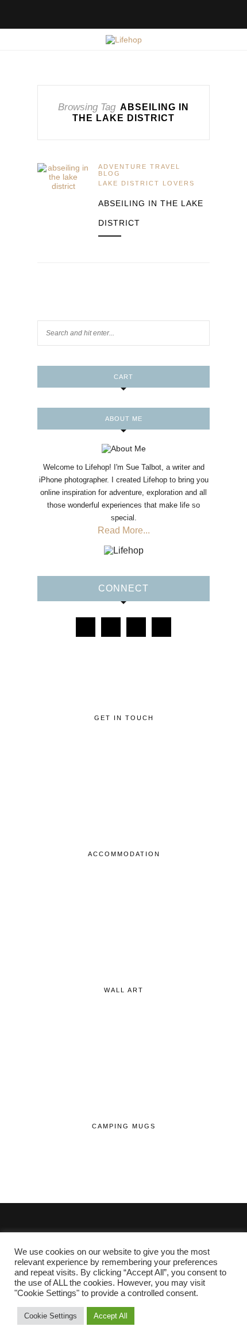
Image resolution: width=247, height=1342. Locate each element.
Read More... (124, 530)
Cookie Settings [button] (50, 1316)
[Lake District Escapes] (161, 627)
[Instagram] (111, 627)
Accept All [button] (111, 1316)
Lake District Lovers (146, 183)
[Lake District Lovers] (85, 627)
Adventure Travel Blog (139, 170)
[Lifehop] (136, 627)
